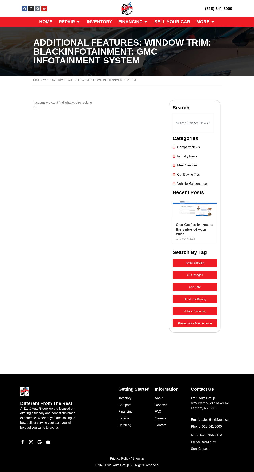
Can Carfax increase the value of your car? (194, 229)
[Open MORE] (213, 21)
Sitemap (138, 458)
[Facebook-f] (22, 442)
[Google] (37, 8)
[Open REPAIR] (78, 21)
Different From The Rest (46, 403)
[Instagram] (31, 8)
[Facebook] (24, 8)
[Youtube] (44, 8)
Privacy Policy (120, 458)
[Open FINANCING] (146, 21)
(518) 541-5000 (218, 8)
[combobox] (193, 123)
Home (36, 80)
